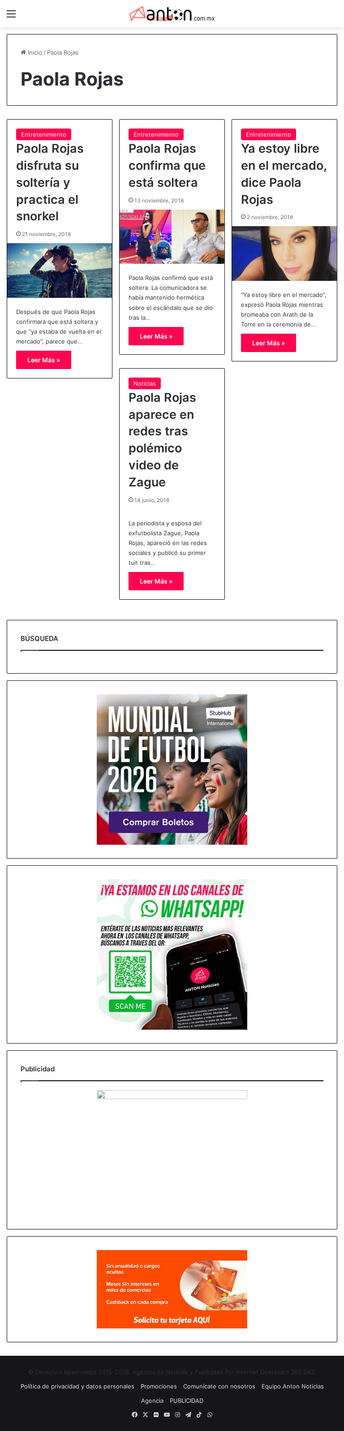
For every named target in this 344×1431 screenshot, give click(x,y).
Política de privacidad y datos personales (77, 1386)
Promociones (159, 1386)
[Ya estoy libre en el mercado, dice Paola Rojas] (284, 253)
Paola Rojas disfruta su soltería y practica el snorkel (50, 182)
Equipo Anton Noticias (293, 1386)
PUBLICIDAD (186, 1400)
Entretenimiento (43, 134)
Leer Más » (43, 360)
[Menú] (11, 17)
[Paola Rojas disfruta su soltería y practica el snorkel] (59, 270)
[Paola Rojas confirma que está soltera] (172, 237)
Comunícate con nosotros (219, 1386)
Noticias (144, 383)
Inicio (34, 52)
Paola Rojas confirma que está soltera (167, 165)
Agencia (152, 1400)
